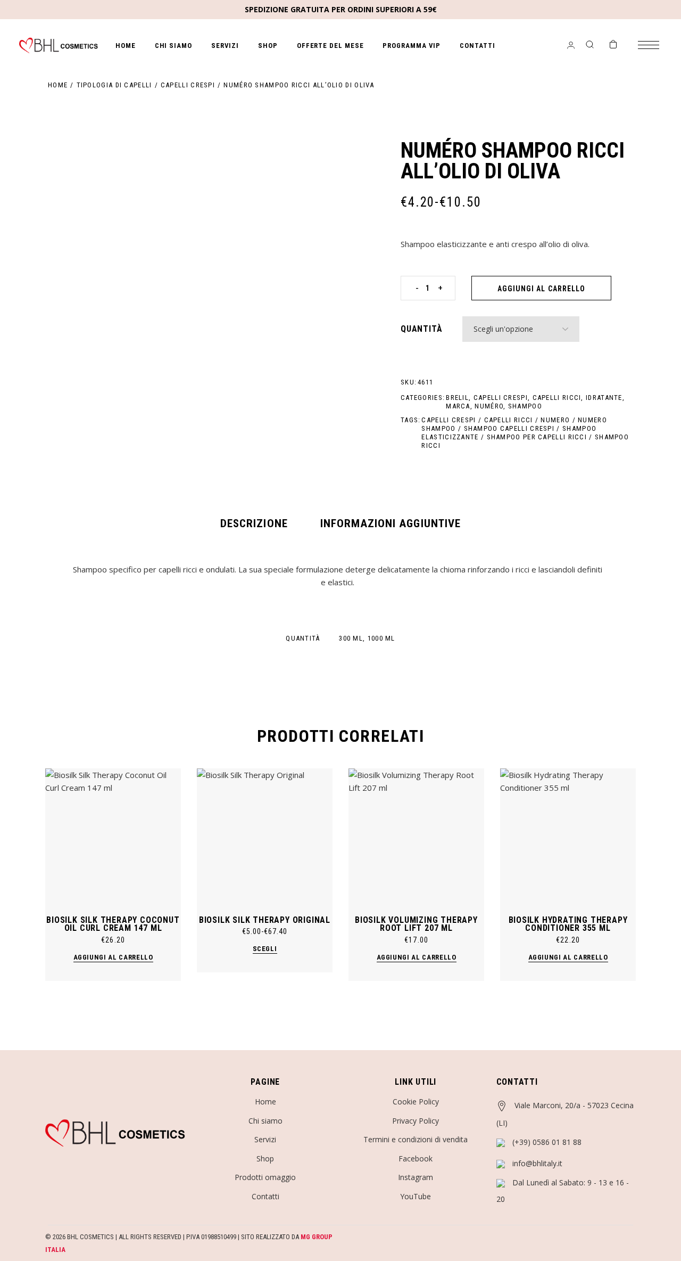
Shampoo (525, 406)
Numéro (489, 406)
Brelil (457, 398)
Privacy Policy (415, 1121)
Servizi (265, 1139)
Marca (458, 406)
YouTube (415, 1196)
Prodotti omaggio (265, 1177)
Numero (555, 420)
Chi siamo (265, 1121)
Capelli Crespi (501, 398)
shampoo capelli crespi (509, 428)
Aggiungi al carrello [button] (113, 957)
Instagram (415, 1177)
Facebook (415, 1158)
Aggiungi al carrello (541, 288)
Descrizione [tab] (254, 523)
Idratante (604, 398)
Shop (265, 1158)
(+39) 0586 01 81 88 (547, 1142)
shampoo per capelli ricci (537, 437)
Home (265, 1101)
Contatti (265, 1196)
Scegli (265, 949)
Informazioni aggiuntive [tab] (390, 523)
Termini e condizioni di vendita (415, 1139)
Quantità (421, 329)
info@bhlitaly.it (537, 1163)
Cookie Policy (416, 1101)
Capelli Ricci (557, 398)
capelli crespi (448, 420)
